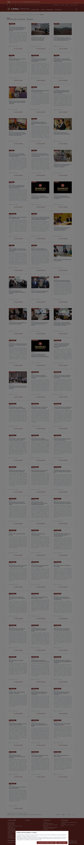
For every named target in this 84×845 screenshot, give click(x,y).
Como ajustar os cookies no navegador (46, 842)
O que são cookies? (62, 842)
